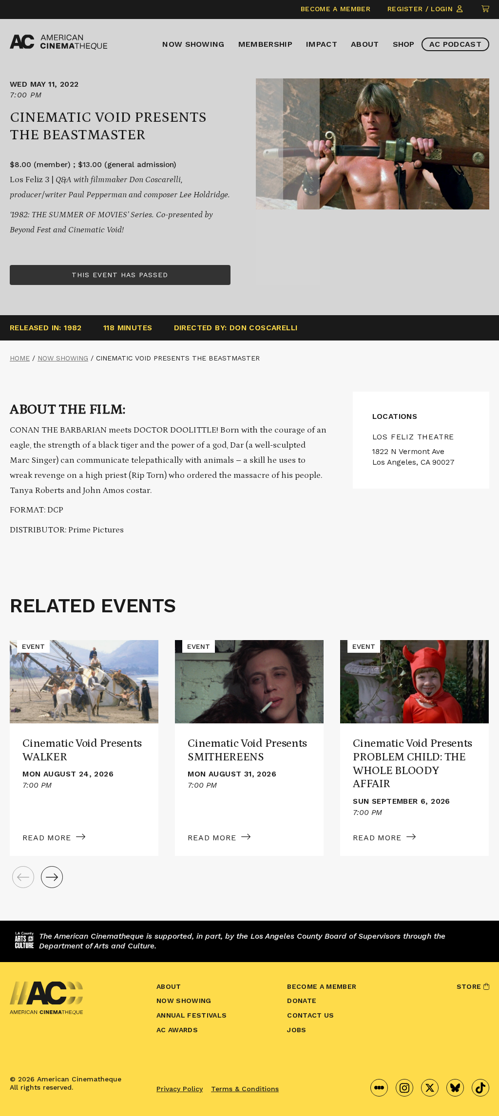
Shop (404, 44)
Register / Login (421, 9)
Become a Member (335, 9)
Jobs (296, 1030)
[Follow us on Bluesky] (455, 1088)
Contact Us (310, 1015)
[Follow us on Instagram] (404, 1088)
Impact (321, 44)
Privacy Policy (179, 1089)
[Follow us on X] (430, 1088)
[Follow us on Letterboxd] (379, 1088)
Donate (301, 1000)
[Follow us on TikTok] (480, 1088)
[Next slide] (52, 877)
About (365, 44)
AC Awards (177, 1030)
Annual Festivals (191, 1015)
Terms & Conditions (245, 1089)
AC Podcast (455, 44)
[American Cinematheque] (58, 42)
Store (470, 986)
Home (20, 358)
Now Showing (193, 44)
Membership (265, 44)
